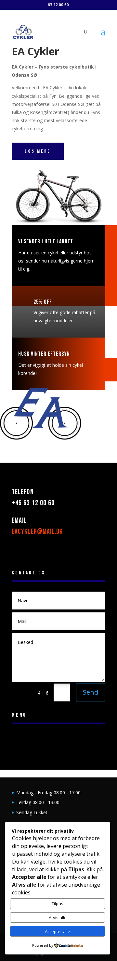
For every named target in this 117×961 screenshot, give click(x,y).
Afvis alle (58, 917)
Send (90, 692)
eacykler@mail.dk (37, 531)
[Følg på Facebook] (17, 551)
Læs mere (38, 151)
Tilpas (57, 903)
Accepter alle (57, 931)
